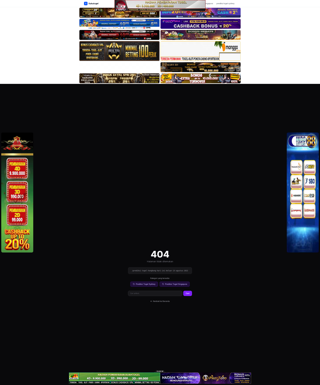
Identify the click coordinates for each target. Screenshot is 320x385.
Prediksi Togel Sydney (145, 284)
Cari (188, 293)
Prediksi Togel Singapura (176, 284)
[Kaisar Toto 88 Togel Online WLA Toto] (17, 192)
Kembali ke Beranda (161, 301)
